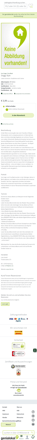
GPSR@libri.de (9, 266)
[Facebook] (33, 412)
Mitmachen (20, 417)
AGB (18, 410)
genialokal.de (9, 14)
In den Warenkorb (18, 115)
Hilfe (3, 410)
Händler (4, 417)
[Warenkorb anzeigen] (33, 438)
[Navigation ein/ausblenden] (27, 437)
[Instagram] (33, 420)
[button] (21, 438)
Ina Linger (4, 73)
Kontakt (4, 407)
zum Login (5, 304)
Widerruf (8, 424)
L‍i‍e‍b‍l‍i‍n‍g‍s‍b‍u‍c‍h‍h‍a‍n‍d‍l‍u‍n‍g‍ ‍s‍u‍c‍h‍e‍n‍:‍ (14, 2)
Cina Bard (10, 73)
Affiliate (19, 421)
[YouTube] (33, 424)
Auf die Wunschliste (7, 124)
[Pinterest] (33, 416)
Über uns (19, 407)
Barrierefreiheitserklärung (8, 421)
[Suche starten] (32, 433)
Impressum (5, 414)
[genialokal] (9, 438)
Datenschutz (20, 414)
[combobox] (16, 433)
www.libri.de (9, 269)
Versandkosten (22, 387)
